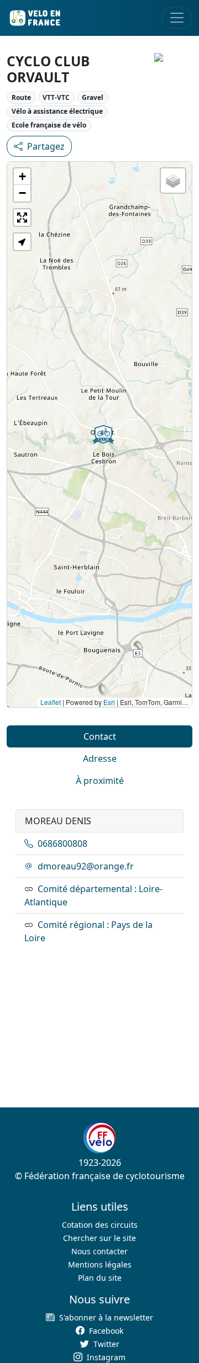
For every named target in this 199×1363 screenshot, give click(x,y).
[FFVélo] (99, 1137)
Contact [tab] (99, 736)
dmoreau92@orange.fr (86, 866)
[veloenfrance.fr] (34, 17)
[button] (103, 434)
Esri (109, 702)
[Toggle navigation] (176, 18)
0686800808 (62, 843)
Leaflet (50, 702)
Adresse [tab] (100, 758)
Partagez (46, 146)
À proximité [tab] (100, 781)
